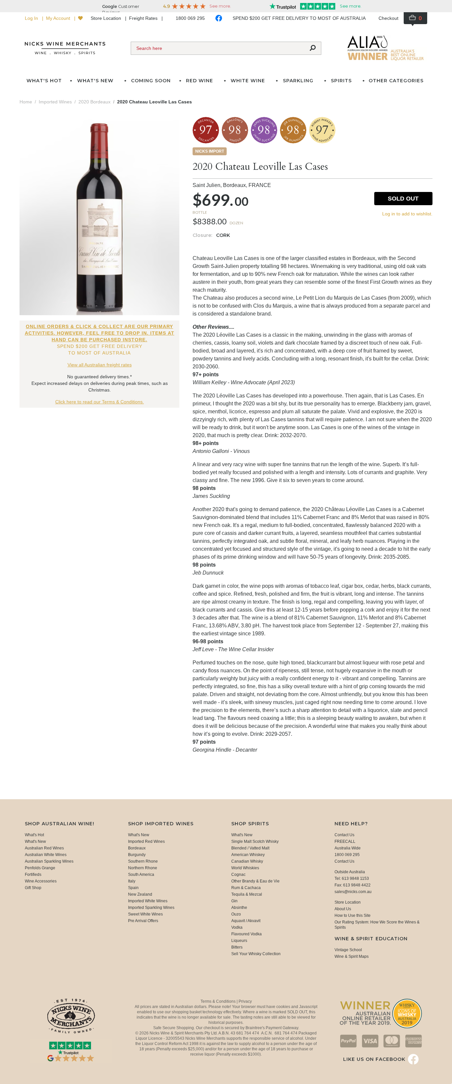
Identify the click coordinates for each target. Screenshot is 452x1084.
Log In (32, 18)
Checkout (388, 18)
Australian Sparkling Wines (49, 861)
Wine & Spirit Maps (352, 956)
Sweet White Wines (145, 914)
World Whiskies (245, 868)
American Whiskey (248, 854)
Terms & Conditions (219, 1001)
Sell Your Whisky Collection (256, 954)
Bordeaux (137, 848)
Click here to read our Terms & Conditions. (99, 401)
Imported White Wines (147, 901)
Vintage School (348, 950)
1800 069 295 (190, 18)
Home (26, 101)
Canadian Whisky (247, 861)
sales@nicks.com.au (353, 891)
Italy (131, 881)
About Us (343, 909)
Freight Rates (144, 18)
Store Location (106, 18)
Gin (234, 901)
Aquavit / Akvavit (245, 920)
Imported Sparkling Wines (151, 907)
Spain (133, 887)
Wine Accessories (41, 881)
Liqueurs (239, 940)
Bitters (237, 947)
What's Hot (44, 81)
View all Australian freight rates (100, 364)
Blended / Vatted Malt (250, 848)
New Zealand (140, 894)
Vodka (237, 927)
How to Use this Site (353, 915)
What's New (35, 841)
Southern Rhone (143, 861)
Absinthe (239, 907)
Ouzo (236, 914)
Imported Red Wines (146, 841)
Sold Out (403, 198)
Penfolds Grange (40, 868)
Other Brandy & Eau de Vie (255, 881)
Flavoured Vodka (246, 934)
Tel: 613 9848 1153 (352, 878)
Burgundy (137, 854)
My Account (58, 18)
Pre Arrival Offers (143, 920)
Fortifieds (33, 874)
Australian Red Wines (44, 848)
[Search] (312, 48)
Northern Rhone (142, 868)
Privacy (245, 1001)
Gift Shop (33, 887)
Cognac (238, 874)
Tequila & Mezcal (246, 894)
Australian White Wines (46, 854)
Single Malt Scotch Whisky (255, 841)
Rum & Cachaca (246, 887)
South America (141, 874)
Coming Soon (151, 81)
